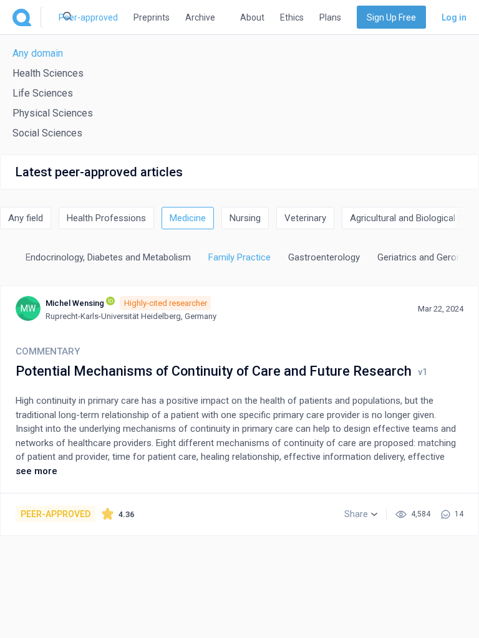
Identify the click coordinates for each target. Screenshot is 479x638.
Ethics (292, 17)
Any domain (37, 53)
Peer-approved (88, 17)
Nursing (245, 218)
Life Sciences (42, 93)
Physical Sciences (52, 113)
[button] (360, 514)
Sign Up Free (391, 17)
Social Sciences (47, 133)
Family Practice (239, 257)
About (252, 17)
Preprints (151, 17)
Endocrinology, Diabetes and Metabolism (108, 257)
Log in (454, 17)
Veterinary (305, 218)
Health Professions (106, 218)
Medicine (188, 218)
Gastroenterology (324, 257)
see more (36, 471)
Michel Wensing (75, 303)
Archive (200, 17)
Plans (330, 17)
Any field (25, 218)
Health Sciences (48, 73)
